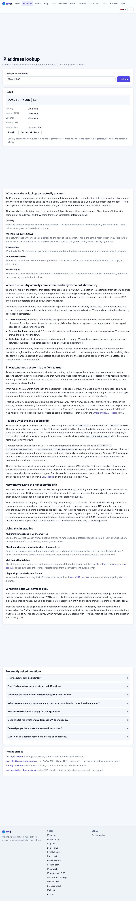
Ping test (51, 843)
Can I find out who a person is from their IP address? (35, 686)
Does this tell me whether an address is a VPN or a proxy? (38, 720)
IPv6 (123, 3)
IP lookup (27, 3)
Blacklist (63, 3)
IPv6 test (51, 890)
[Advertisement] (68, 35)
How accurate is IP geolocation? (25, 678)
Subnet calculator (30, 132)
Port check (52, 856)
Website (82, 3)
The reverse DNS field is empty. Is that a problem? (34, 711)
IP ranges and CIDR (56, 873)
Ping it (11, 132)
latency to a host (14, 765)
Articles (50, 894)
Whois (38, 3)
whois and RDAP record (105, 412)
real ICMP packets (79, 577)
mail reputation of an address (21, 770)
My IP (17, 3)
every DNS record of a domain (21, 761)
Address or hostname (17, 73)
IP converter (53, 869)
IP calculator (53, 864)
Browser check (54, 886)
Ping (46, 3)
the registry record (15, 756)
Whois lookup (53, 839)
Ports (72, 3)
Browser (114, 3)
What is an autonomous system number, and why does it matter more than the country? (54, 703)
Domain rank (53, 881)
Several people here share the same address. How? (35, 728)
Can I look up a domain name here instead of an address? (37, 736)
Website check (54, 860)
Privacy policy (98, 835)
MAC (105, 3)
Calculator (94, 3)
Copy (35, 100)
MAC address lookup (57, 877)
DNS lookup (48, 476)
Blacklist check (54, 852)
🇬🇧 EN (123, 9)
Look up (124, 79)
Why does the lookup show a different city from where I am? (39, 694)
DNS (54, 3)
